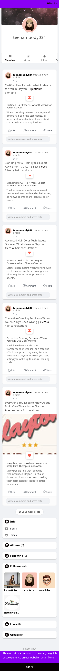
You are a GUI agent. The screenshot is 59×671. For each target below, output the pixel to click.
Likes (13, 624)
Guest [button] (52, 2)
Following (16, 555)
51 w (15, 81)
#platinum (36, 89)
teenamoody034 (29, 37)
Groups (15, 634)
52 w (15, 398)
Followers (16, 566)
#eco (44, 166)
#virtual (9, 248)
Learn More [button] (47, 657)
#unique (10, 410)
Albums (15, 545)
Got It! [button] (29, 666)
